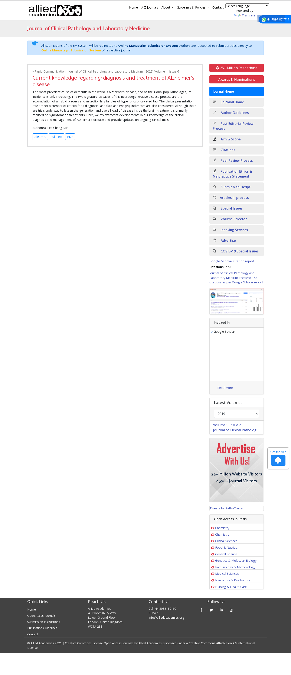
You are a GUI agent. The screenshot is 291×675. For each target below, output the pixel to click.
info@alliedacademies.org (166, 617)
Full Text (56, 137)
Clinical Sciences (226, 541)
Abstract (40, 137)
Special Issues (231, 208)
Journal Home (223, 91)
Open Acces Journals (41, 616)
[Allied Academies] (55, 10)
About (166, 7)
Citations (227, 150)
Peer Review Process (236, 160)
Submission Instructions (43, 622)
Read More (225, 388)
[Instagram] (231, 610)
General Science (226, 554)
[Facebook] (201, 610)
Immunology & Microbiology (235, 567)
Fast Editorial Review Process (233, 126)
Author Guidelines (234, 113)
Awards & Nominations (236, 79)
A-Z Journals (149, 7)
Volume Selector (233, 219)
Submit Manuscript (235, 187)
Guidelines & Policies (191, 7)
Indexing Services (234, 230)
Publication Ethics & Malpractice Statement (232, 174)
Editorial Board (232, 102)
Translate (248, 15)
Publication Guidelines (42, 628)
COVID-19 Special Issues (239, 251)
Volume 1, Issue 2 (227, 425)
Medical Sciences (227, 573)
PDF (70, 137)
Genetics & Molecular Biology (235, 560)
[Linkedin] (221, 610)
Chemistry (222, 528)
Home (133, 7)
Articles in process (234, 197)
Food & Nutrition (227, 547)
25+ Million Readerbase (238, 68)
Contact (218, 7)
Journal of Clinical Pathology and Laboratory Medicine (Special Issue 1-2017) (238, 430)
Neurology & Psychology (232, 580)
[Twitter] (211, 610)
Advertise (228, 240)
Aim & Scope (230, 139)
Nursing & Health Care (231, 587)
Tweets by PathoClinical (226, 508)
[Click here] (237, 301)
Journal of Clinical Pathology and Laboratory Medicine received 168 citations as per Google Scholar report (236, 277)
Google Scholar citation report (231, 261)
